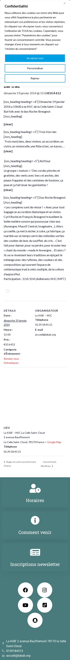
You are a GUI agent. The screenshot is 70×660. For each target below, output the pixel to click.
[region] (35, 43)
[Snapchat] (35, 620)
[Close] (66, 3)
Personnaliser (35, 68)
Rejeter (35, 78)
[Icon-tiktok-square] (44, 605)
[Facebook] (25, 590)
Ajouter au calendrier (25, 291)
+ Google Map (53, 442)
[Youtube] (25, 605)
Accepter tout (35, 58)
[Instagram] (44, 590)
